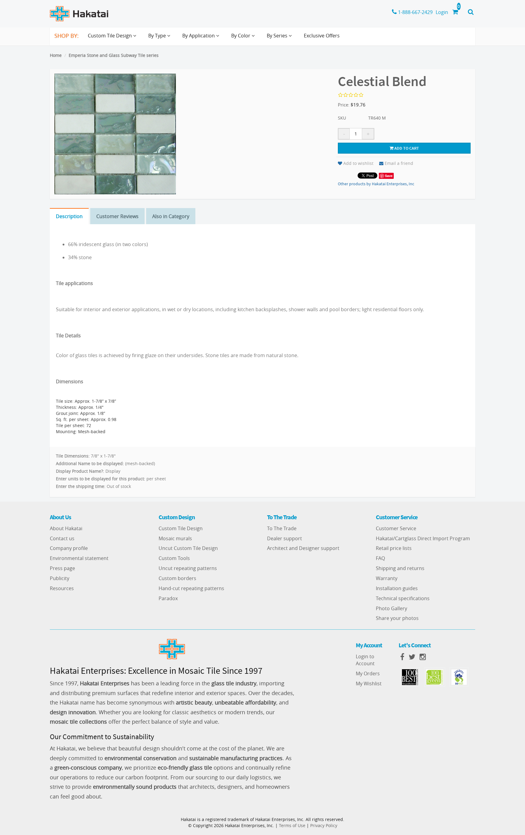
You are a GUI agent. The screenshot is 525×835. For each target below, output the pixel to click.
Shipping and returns (400, 568)
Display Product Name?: (80, 471)
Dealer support (284, 538)
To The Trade (282, 528)
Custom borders (177, 578)
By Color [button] (241, 35)
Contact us (62, 538)
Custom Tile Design (181, 528)
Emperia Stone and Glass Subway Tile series (114, 55)
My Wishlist (369, 683)
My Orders (368, 673)
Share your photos (397, 618)
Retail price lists (394, 548)
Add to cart (406, 148)
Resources (62, 588)
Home (56, 55)
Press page (62, 568)
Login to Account (365, 660)
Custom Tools (174, 558)
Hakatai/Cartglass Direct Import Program (423, 538)
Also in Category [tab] (170, 216)
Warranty (386, 578)
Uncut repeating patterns (188, 568)
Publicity (59, 578)
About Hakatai (66, 528)
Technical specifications (403, 598)
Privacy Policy (323, 825)
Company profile (69, 548)
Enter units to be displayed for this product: (100, 479)
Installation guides (397, 588)
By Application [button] (199, 35)
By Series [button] (278, 35)
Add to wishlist (358, 163)
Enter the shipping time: (80, 486)
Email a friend (399, 163)
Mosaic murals (175, 538)
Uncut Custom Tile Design (188, 548)
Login (442, 12)
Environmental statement (79, 558)
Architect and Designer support (303, 548)
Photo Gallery (391, 608)
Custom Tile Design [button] (110, 35)
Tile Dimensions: (73, 456)
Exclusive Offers (322, 35)
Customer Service (396, 528)
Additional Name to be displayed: (90, 463)
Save (389, 175)
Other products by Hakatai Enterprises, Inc (376, 183)
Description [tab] (69, 216)
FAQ (380, 558)
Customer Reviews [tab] (117, 216)
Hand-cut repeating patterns (191, 588)
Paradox (168, 598)
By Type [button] (157, 35)
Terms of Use (292, 825)
